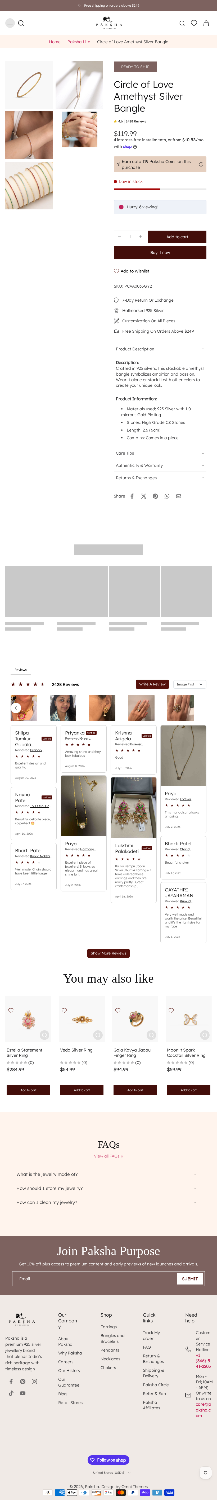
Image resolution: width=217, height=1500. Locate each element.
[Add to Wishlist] (10, 1010)
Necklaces (110, 1358)
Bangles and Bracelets (113, 1338)
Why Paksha (70, 1353)
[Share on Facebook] (132, 496)
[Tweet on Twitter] (144, 496)
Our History (69, 1370)
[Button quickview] (44, 1035)
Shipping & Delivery (153, 1373)
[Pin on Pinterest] (155, 496)
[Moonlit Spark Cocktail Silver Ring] (189, 1019)
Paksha (92, 1486)
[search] (182, 23)
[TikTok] (11, 1393)
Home (55, 41)
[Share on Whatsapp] (167, 496)
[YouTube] (23, 1393)
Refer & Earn (155, 1393)
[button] (177, 237)
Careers (65, 1361)
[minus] (119, 236)
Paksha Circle (156, 1384)
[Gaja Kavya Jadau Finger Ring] (135, 1019)
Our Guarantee (68, 1382)
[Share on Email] (178, 496)
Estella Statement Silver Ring (24, 1052)
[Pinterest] (23, 1381)
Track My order (151, 1335)
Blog (62, 1393)
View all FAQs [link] (106, 1156)
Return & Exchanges (153, 1358)
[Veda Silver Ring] (82, 1019)
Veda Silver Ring (76, 1050)
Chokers (108, 1367)
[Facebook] (11, 1381)
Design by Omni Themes (124, 1486)
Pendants (110, 1350)
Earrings (109, 1326)
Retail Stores (70, 1402)
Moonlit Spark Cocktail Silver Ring (186, 1052)
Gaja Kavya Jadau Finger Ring (132, 1052)
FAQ (147, 1347)
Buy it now (160, 252)
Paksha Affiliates (151, 1405)
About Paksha (65, 1341)
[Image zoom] (29, 85)
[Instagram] (34, 1381)
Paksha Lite (78, 41)
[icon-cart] (206, 23)
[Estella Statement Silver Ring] (28, 1019)
